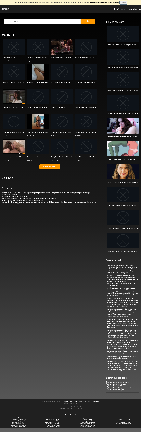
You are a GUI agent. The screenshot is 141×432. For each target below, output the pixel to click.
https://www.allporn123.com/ (88, 425)
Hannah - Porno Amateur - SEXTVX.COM (64, 107)
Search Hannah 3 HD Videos (117, 386)
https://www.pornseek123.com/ (88, 421)
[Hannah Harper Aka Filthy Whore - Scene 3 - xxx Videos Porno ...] (14, 104)
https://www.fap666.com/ (18, 423)
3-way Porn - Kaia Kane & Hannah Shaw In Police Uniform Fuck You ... (73, 157)
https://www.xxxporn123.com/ (53, 422)
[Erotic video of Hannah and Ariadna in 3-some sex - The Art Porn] (38, 153)
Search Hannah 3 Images (116, 390)
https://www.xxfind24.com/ (53, 423)
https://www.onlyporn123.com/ (88, 426)
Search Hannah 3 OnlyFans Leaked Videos (121, 388)
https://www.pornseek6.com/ (88, 422)
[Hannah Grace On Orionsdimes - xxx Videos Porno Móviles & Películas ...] (38, 104)
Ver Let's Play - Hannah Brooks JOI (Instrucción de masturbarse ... (72, 82)
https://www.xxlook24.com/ (53, 425)
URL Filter (88, 401)
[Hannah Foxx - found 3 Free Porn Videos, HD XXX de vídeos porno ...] (86, 153)
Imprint (123, 9)
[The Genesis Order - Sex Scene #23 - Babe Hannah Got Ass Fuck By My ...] (62, 54)
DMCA (116, 9)
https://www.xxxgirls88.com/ (53, 426)
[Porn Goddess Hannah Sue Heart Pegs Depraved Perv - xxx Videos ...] (38, 79)
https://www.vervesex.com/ (53, 418)
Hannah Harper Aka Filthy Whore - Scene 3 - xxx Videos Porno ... (23, 107)
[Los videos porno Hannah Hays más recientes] (86, 79)
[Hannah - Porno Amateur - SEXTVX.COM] (62, 104)
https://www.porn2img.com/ (123, 419)
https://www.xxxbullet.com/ (53, 419)
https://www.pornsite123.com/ (18, 425)
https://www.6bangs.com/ (18, 421)
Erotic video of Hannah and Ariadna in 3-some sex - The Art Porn (48, 157)
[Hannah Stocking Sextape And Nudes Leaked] (38, 54)
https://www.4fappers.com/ (18, 418)
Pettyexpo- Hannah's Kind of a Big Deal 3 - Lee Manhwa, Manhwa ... (24, 82)
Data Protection (79, 401)
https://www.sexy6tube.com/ (88, 418)
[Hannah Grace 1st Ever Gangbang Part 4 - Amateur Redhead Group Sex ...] (86, 104)
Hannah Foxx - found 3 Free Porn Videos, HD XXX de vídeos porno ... (97, 157)
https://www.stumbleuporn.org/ (123, 423)
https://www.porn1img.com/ (123, 418)
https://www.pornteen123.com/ (88, 423)
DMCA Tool (95, 401)
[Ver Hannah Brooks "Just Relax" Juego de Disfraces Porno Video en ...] (86, 54)
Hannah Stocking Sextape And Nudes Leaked (42, 58)
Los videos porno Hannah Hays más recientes (90, 82)
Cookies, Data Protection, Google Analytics (104, 3)
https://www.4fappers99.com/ (18, 419)
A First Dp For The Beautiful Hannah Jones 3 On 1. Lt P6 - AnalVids (24, 132)
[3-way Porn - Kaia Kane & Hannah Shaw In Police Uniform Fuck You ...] (62, 153)
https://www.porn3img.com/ (123, 421)
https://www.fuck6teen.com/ (88, 419)
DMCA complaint (22, 204)
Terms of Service (134, 9)
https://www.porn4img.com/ (123, 422)
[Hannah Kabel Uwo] (14, 54)
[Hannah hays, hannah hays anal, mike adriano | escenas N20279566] (62, 129)
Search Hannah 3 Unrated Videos (118, 382)
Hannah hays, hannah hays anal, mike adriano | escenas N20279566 (73, 132)
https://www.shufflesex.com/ (18, 426)
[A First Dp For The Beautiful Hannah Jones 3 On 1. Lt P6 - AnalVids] (14, 129)
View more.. (49, 166)
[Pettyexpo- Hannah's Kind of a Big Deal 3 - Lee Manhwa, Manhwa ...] (14, 79)
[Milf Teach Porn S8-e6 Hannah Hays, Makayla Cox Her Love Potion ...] (86, 129)
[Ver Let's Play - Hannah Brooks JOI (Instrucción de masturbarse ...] (62, 79)
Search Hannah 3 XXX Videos (117, 384)
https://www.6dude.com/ (18, 422)
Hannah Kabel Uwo (9, 58)
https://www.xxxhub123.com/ (52, 421)
